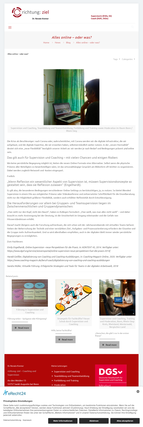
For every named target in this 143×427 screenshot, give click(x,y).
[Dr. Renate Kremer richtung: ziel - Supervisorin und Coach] (71, 13)
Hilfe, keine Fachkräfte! (61, 330)
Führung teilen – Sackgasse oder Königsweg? (27, 318)
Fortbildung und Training (66, 380)
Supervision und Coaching (67, 371)
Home (46, 42)
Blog (68, 42)
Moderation (60, 384)
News (57, 42)
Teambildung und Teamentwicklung (71, 375)
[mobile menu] (10, 27)
